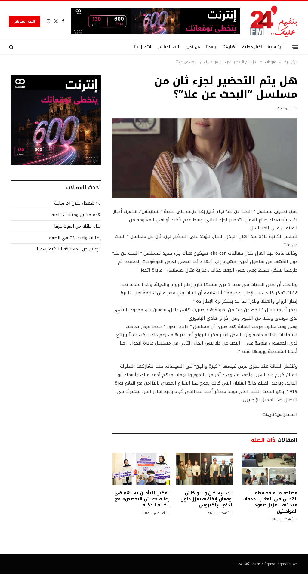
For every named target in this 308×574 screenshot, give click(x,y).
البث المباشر (24, 21)
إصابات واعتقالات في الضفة (75, 238)
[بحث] (12, 47)
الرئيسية (276, 47)
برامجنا (211, 47)
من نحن (193, 47)
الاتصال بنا (143, 47)
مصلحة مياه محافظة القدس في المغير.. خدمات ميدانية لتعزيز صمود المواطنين (269, 502)
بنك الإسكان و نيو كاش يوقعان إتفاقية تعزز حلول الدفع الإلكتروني (207, 499)
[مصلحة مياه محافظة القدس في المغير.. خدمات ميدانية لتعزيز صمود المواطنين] (268, 469)
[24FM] (274, 21)
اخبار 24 (229, 47)
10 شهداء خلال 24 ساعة (77, 203)
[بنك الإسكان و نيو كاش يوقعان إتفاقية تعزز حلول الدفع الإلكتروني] (205, 469)
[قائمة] (295, 46)
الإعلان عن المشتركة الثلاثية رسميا (69, 249)
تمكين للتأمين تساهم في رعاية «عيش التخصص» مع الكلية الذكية (142, 499)
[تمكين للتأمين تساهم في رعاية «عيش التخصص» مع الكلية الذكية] (141, 469)
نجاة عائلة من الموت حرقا (77, 226)
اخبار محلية (252, 47)
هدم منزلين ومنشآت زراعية (76, 215)
